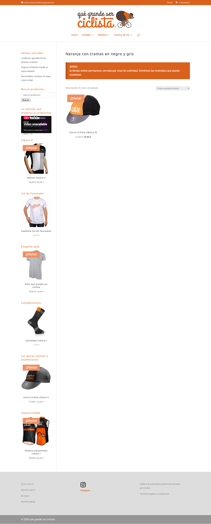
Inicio (74, 35)
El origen (25, 496)
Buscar (25, 100)
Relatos (102, 35)
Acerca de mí (121, 35)
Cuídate (86, 35)
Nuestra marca (28, 490)
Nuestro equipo (28, 501)
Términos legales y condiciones (154, 494)
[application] (36, 124)
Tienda (170, 3)
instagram (85, 490)
